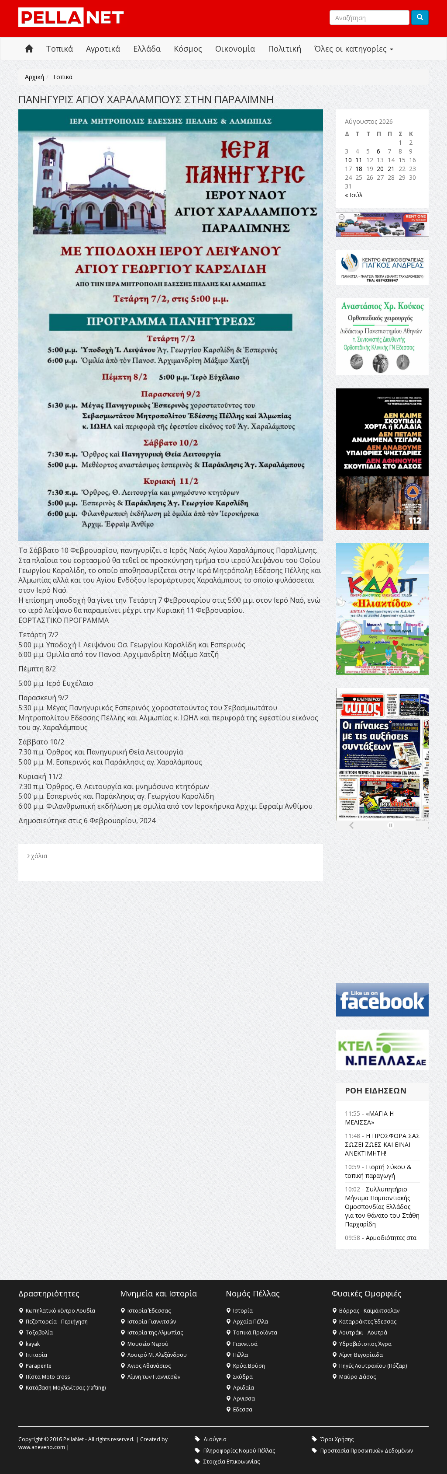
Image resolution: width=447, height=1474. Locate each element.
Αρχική (34, 77)
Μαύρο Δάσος (357, 1376)
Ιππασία (36, 1355)
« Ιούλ (354, 195)
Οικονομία (235, 48)
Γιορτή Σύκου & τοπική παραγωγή (378, 1171)
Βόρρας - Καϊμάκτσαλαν (369, 1310)
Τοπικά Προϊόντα (255, 1332)
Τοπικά (59, 48)
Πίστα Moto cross (48, 1376)
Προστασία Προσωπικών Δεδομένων (366, 1450)
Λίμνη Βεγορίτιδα (361, 1355)
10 (348, 160)
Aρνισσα (244, 1398)
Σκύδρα (243, 1376)
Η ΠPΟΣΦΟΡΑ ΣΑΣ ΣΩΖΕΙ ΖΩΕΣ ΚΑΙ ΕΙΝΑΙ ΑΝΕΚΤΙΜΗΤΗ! (382, 1144)
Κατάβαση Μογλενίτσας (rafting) (66, 1387)
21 (391, 168)
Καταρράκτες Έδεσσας (367, 1321)
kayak (33, 1344)
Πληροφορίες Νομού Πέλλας (239, 1450)
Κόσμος (188, 48)
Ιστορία (243, 1310)
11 (358, 160)
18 (358, 168)
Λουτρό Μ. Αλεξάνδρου (157, 1355)
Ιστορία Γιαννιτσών (151, 1321)
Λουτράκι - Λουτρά (363, 1332)
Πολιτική (284, 48)
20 (380, 168)
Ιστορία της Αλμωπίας (155, 1332)
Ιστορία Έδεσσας (149, 1310)
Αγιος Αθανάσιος (149, 1365)
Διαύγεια (215, 1439)
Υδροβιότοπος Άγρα (365, 1344)
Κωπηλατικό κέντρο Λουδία (60, 1310)
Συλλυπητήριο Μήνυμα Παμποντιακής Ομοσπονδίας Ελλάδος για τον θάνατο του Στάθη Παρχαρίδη (382, 1206)
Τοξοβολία (39, 1332)
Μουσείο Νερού (147, 1344)
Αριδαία (243, 1387)
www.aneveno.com (41, 1447)
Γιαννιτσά (245, 1344)
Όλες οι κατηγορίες (351, 48)
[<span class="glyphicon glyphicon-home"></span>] (28, 49)
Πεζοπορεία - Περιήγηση (57, 1321)
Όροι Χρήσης (337, 1439)
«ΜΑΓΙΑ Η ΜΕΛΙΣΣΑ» (369, 1117)
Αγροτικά (103, 48)
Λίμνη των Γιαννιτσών (153, 1376)
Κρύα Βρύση (249, 1365)
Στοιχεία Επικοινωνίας (231, 1461)
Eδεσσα (242, 1409)
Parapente (39, 1365)
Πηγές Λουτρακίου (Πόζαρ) (373, 1365)
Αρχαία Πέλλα (250, 1321)
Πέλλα (240, 1355)
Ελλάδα (147, 48)
